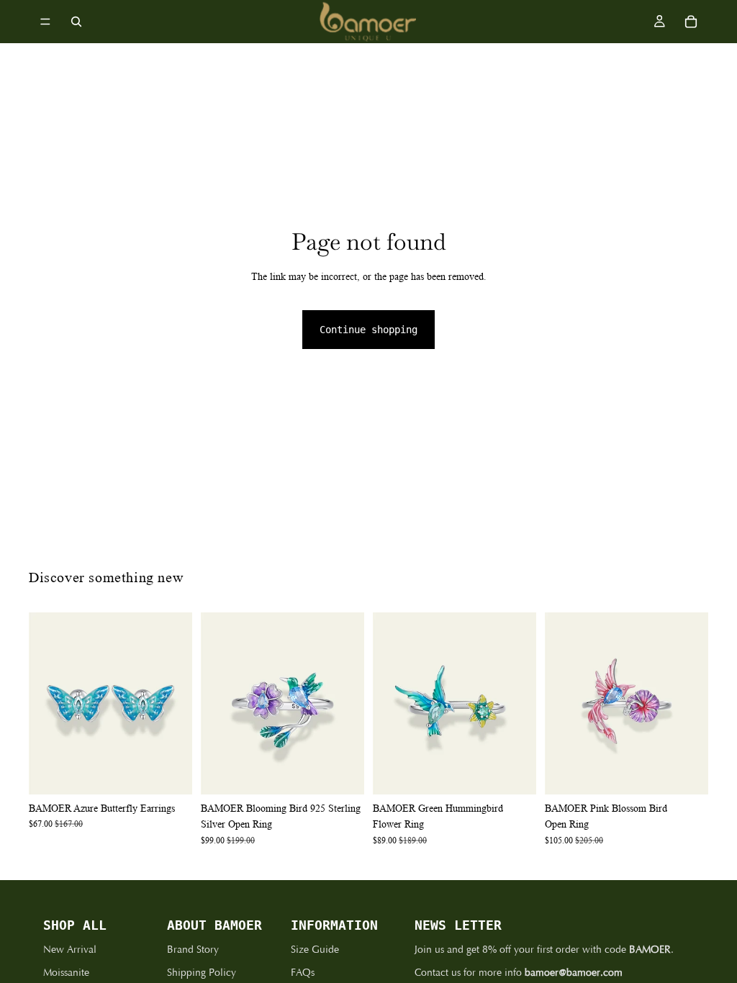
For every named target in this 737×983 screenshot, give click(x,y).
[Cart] (691, 21)
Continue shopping (368, 329)
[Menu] (45, 21)
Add (182, 772)
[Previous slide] (44, 703)
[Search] (76, 21)
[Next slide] (176, 703)
